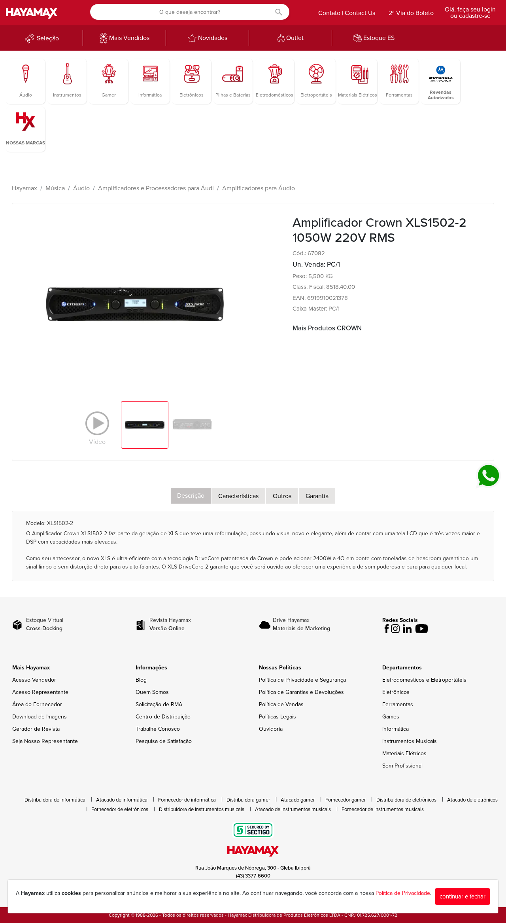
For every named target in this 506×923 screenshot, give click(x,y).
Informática (395, 729)
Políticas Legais (277, 716)
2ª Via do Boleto (411, 13)
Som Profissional (402, 765)
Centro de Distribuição (163, 716)
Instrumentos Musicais (409, 741)
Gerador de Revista (36, 729)
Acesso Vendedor (34, 680)
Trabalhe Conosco (158, 729)
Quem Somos (152, 692)
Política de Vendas (281, 704)
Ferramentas (397, 704)
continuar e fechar (462, 896)
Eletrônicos (396, 692)
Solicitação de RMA (159, 704)
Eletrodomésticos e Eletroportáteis (424, 680)
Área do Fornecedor (37, 704)
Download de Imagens (39, 716)
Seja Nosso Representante (45, 741)
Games (390, 716)
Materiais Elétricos (404, 753)
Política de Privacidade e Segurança (302, 680)
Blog (141, 680)
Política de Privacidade (403, 893)
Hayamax (24, 188)
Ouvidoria (271, 729)
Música (55, 188)
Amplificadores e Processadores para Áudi (156, 188)
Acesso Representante (40, 692)
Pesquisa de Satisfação (164, 741)
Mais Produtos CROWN (327, 328)
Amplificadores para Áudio (258, 188)
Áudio (81, 188)
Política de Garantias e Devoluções (301, 692)
